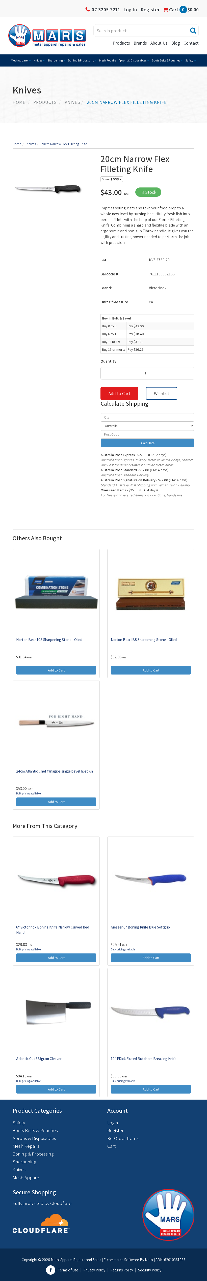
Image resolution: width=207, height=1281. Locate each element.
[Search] (193, 30)
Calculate (147, 443)
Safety (189, 60)
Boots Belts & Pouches (166, 60)
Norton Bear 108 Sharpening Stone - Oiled (49, 639)
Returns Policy (121, 1270)
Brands (140, 43)
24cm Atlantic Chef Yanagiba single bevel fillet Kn (54, 771)
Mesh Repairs (107, 60)
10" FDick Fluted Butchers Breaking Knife (143, 1058)
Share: (106, 179)
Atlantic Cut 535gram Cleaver (39, 1058)
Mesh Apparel (19, 60)
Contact (191, 43)
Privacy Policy (94, 1270)
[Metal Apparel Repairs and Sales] (47, 35)
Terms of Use (68, 1270)
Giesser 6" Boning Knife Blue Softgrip (140, 927)
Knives (38, 60)
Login (112, 1122)
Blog (175, 43)
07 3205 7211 (106, 9)
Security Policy (149, 1270)
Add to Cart (119, 393)
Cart (183, 9)
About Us (159, 43)
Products (121, 43)
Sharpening (55, 60)
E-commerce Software (121, 1259)
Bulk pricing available (28, 793)
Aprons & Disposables (132, 60)
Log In (130, 9)
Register (150, 9)
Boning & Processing (81, 60)
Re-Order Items (123, 1138)
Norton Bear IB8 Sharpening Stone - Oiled (144, 639)
